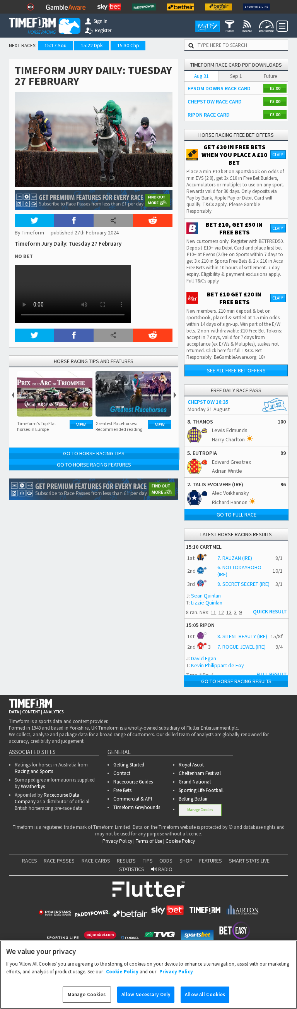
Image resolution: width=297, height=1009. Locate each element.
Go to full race (236, 514)
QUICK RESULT (270, 611)
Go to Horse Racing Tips (94, 453)
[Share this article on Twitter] (34, 220)
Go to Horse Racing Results (236, 681)
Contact (121, 773)
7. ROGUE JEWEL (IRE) (241, 646)
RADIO (164, 869)
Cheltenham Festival (200, 773)
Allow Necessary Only (146, 994)
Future (270, 76)
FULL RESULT (271, 674)
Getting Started (128, 764)
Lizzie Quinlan (206, 602)
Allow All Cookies (205, 994)
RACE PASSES (59, 860)
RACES (29, 860)
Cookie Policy (180, 841)
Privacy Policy (117, 841)
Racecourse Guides (133, 781)
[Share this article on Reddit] (152, 220)
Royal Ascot (191, 764)
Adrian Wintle (227, 470)
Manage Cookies (200, 809)
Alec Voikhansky (230, 492)
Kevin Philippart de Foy (217, 665)
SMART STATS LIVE (249, 860)
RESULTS (126, 860)
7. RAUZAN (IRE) (234, 557)
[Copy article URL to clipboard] (113, 220)
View (81, 424)
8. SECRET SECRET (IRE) (243, 583)
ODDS (165, 860)
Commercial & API (132, 798)
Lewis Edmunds (230, 430)
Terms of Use (149, 841)
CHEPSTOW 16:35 (208, 401)
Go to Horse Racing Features (94, 464)
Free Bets (122, 790)
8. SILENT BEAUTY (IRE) (242, 636)
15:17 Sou (55, 45)
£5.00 (275, 88)
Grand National (195, 781)
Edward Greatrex (231, 461)
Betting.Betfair (193, 798)
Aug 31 (201, 76)
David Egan (203, 658)
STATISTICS (131, 869)
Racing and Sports (34, 771)
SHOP (186, 860)
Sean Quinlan (206, 595)
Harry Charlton (228, 439)
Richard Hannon (230, 502)
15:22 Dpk (92, 45)
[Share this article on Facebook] (74, 220)
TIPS (148, 860)
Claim (277, 154)
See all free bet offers (236, 370)
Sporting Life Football (201, 790)
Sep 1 (236, 76)
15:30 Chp (128, 45)
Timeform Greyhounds (136, 807)
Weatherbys (33, 786)
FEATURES (210, 860)
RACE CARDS (96, 860)
